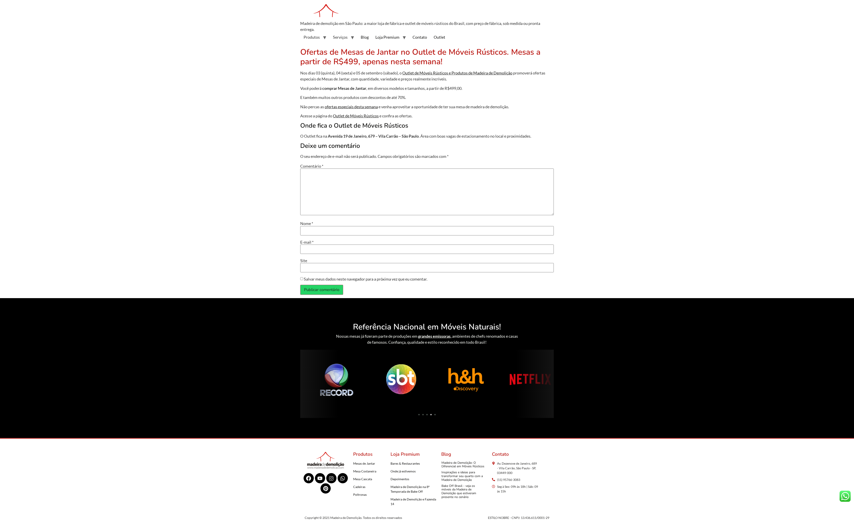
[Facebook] (309, 478)
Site (303, 261)
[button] (305, 380)
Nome (306, 223)
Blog (365, 37)
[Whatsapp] (343, 478)
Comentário (311, 166)
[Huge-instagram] (331, 478)
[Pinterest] (325, 488)
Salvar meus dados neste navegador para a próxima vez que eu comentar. (365, 279)
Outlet (439, 37)
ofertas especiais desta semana (351, 106)
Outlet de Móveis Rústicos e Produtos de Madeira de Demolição (457, 72)
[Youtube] (320, 478)
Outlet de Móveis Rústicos (356, 115)
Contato (420, 37)
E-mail (307, 242)
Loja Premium (387, 37)
